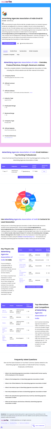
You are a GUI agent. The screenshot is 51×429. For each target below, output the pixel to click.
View (44, 171)
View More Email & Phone (25, 177)
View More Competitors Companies (17, 345)
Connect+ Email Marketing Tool (26, 236)
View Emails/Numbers (9, 43)
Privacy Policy (4, 423)
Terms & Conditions (24, 423)
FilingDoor (4, 317)
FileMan (4, 323)
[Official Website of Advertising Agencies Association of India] (18, 43)
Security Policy (13, 423)
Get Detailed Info (9, 137)
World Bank (21, 255)
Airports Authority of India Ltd (22, 280)
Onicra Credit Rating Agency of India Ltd (22, 266)
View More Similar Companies (34, 286)
